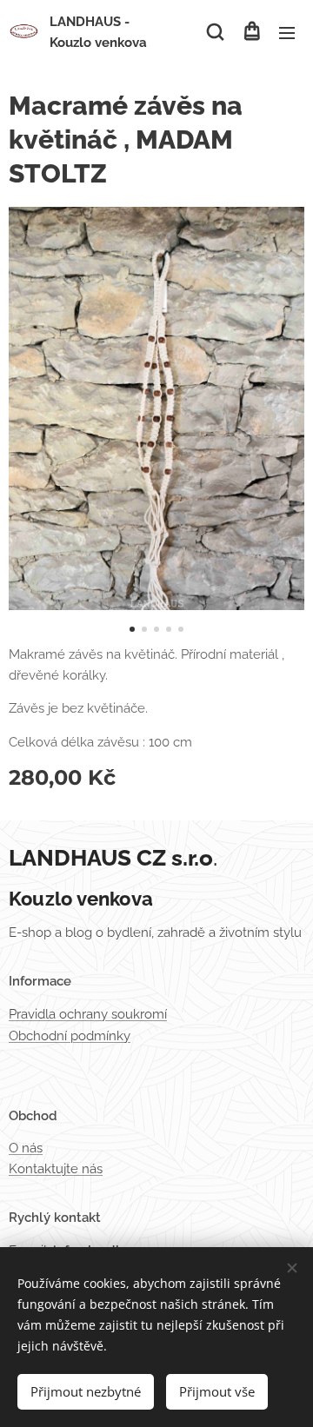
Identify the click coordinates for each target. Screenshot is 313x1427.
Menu (287, 32)
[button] (215, 32)
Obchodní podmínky (69, 1036)
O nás (26, 1148)
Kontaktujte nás (56, 1169)
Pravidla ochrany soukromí (88, 1014)
